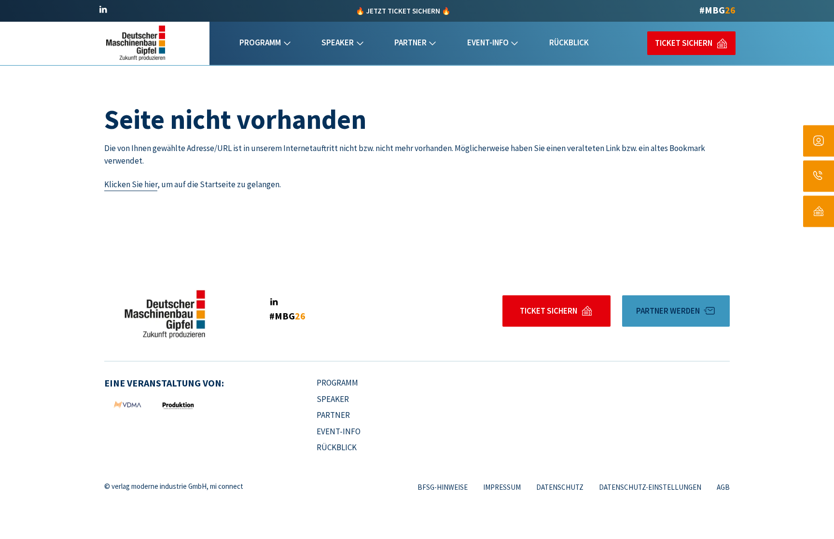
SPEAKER (337, 42)
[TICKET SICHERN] (818, 211)
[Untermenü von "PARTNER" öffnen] (432, 43)
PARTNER (410, 42)
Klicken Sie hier (130, 184)
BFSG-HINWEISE (442, 487)
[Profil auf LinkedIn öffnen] (102, 9)
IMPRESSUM (502, 487)
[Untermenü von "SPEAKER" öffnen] (360, 43)
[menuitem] (265, 43)
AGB (723, 487)
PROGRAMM (260, 42)
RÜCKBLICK (569, 42)
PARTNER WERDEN (668, 310)
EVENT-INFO (488, 42)
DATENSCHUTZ (560, 487)
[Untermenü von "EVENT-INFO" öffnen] (514, 43)
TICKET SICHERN (683, 43)
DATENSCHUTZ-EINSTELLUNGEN (650, 487)
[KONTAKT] (818, 176)
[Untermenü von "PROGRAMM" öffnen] (287, 43)
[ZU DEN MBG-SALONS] (818, 140)
